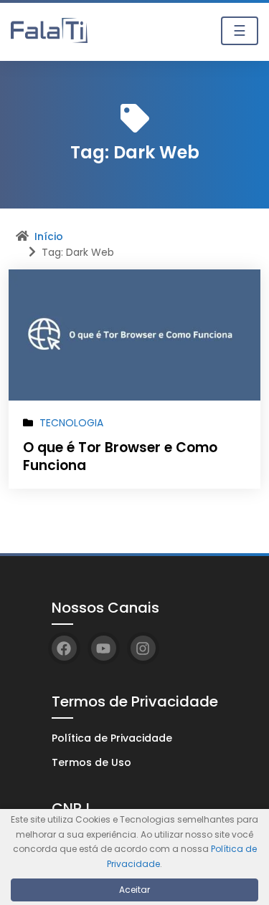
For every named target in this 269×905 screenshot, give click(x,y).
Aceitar (134, 890)
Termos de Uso (91, 762)
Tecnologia (71, 423)
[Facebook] (64, 648)
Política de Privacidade (112, 738)
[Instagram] (143, 648)
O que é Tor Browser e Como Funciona (120, 456)
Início (48, 236)
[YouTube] (103, 648)
